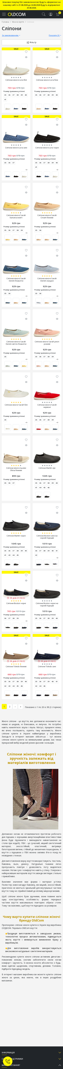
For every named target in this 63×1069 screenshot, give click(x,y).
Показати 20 (54, 35)
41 (5, 99)
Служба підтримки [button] (12, 1058)
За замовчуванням (10, 35)
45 (44, 487)
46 (48, 487)
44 (40, 487)
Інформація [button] (8, 1052)
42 (36, 555)
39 (22, 95)
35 (5, 95)
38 (18, 95)
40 (26, 95)
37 (13, 95)
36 (9, 95)
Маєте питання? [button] (11, 1065)
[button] (43, 14)
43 (9, 555)
